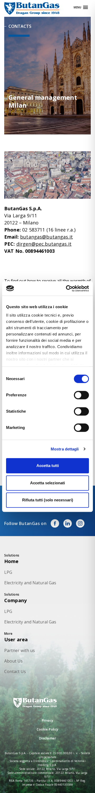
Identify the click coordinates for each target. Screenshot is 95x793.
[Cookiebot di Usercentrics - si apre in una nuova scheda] (67, 288)
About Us (13, 661)
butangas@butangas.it (46, 237)
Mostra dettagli (65, 449)
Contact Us (15, 671)
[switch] (81, 395)
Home (11, 561)
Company (15, 600)
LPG (8, 572)
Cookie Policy (47, 729)
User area (16, 639)
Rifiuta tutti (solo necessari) (47, 500)
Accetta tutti (47, 465)
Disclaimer (47, 738)
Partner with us (19, 650)
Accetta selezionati (47, 483)
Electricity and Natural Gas (30, 583)
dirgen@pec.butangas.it (44, 244)
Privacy (47, 720)
